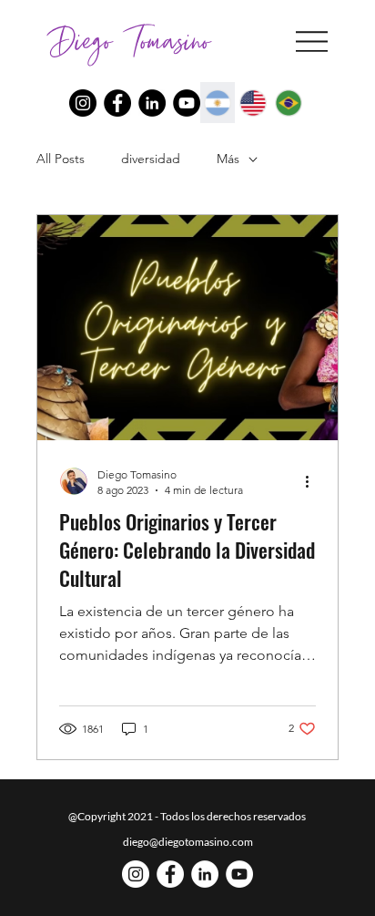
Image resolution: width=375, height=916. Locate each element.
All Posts (60, 158)
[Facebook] (117, 103)
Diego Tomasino (128, 41)
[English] (252, 102)
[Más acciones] (313, 481)
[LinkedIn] (152, 103)
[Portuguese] (288, 102)
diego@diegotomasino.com (188, 842)
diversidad (150, 158)
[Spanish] (217, 102)
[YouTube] (186, 103)
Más (228, 158)
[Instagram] (82, 103)
